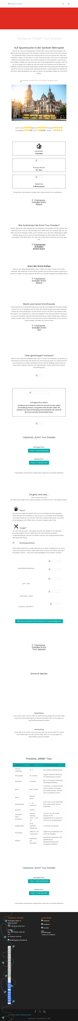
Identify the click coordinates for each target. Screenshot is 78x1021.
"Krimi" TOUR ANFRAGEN (39, 451)
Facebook (46, 921)
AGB (48, 1018)
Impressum (32, 1018)
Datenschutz (41, 1018)
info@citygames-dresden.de (18, 940)
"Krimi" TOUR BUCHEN (39, 463)
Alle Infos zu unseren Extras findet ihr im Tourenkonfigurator (39, 621)
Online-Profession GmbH (23, 1015)
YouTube (46, 928)
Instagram (46, 924)
